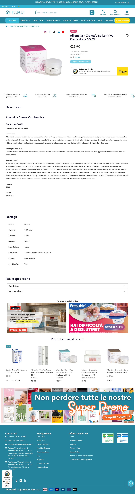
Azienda (73, 444)
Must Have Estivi (88, 20)
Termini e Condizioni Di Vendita (81, 456)
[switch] (7, 486)
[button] (67, 286)
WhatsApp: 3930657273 (16, 440)
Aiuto (72, 437)
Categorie (11, 20)
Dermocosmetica (53, 20)
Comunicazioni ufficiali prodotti (81, 459)
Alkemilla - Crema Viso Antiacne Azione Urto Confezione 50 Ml (64, 372)
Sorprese (109, 20)
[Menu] (10, 471)
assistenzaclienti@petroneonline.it (20, 444)
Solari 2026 (38, 20)
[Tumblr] (54, 32)
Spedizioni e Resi (76, 440)
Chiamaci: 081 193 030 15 (17, 437)
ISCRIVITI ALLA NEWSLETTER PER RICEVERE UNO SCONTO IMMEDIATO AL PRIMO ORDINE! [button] (66, 2)
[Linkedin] (59, 32)
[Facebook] (50, 32)
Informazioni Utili (78, 433)
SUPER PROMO (122, 20)
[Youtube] (63, 32)
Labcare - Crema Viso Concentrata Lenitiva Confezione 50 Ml (89, 372)
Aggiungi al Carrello (20, 384)
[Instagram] (45, 32)
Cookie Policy (75, 452)
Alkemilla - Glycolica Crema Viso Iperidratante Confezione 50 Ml (42, 372)
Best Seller (25, 20)
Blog (100, 20)
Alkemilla (77, 57)
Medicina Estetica (70, 20)
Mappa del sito (42, 467)
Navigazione (44, 433)
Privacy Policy (75, 448)
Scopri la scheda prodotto (81, 62)
